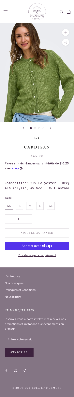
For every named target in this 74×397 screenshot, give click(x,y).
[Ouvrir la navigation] (5, 11)
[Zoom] (65, 32)
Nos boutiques (14, 283)
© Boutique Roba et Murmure (36, 388)
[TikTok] (24, 370)
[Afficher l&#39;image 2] (35, 128)
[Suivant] (50, 128)
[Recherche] (62, 11)
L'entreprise (12, 276)
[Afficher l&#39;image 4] (43, 128)
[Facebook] (6, 370)
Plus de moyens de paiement (37, 255)
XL (50, 206)
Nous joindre (13, 297)
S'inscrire (19, 352)
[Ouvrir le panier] (68, 12)
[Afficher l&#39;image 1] (31, 128)
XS (9, 206)
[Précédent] (23, 128)
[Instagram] (15, 370)
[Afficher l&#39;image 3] (39, 128)
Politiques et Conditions (20, 290)
